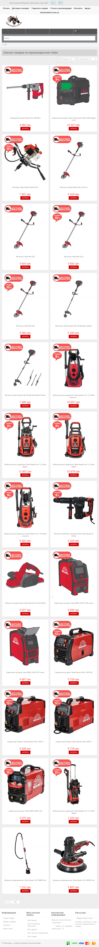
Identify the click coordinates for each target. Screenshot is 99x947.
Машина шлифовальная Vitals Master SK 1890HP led (74, 880)
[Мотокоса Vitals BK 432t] (25, 230)
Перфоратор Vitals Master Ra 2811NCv (25, 118)
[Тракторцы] (14, 21)
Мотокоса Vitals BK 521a (73, 257)
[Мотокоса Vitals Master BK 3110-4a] (73, 160)
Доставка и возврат (20, 8)
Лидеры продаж (9, 922)
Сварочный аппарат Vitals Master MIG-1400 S (25, 742)
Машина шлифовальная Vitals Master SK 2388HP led (25, 880)
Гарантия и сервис (40, 8)
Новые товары (8, 918)
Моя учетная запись (33, 914)
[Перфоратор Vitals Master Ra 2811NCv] (25, 91)
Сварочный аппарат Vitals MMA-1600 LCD (25, 811)
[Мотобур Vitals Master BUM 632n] (25, 160)
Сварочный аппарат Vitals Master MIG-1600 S (74, 742)
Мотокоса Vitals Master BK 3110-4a (73, 187)
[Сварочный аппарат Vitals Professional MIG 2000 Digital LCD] (73, 91)
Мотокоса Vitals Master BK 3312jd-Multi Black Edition (25, 395)
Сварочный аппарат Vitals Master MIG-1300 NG (73, 672)
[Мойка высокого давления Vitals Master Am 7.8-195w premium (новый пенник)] (73, 368)
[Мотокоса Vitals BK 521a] (73, 230)
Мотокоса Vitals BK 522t (25, 326)
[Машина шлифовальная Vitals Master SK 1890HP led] (73, 853)
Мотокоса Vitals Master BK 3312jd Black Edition (73, 326)
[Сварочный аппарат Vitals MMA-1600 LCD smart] (25, 646)
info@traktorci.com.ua (49, 12)
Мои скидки (32, 936)
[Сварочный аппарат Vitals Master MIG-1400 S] (25, 715)
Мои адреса (32, 929)
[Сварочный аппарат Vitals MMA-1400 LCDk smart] (73, 576)
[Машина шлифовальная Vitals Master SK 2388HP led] (25, 853)
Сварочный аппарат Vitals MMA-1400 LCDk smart (73, 603)
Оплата (6, 8)
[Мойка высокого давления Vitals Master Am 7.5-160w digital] (73, 438)
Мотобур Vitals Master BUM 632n (25, 187)
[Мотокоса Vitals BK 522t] (25, 299)
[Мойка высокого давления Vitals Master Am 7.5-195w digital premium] (25, 438)
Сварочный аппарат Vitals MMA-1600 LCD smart (25, 672)
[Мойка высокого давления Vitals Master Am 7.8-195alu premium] (25, 507)
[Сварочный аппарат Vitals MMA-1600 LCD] (25, 784)
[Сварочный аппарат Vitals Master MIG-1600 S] (73, 715)
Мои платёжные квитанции (34, 925)
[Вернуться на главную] (0, 44)
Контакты (78, 8)
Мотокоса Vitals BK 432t (25, 257)
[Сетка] (3, 59)
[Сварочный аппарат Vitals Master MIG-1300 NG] (73, 646)
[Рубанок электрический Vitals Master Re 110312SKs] (25, 576)
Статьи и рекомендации (61, 8)
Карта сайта (8, 929)
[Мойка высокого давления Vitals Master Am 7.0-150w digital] (73, 784)
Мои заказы (32, 920)
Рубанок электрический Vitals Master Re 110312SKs (25, 603)
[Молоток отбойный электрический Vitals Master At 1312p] (73, 507)
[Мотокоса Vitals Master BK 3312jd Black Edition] (73, 299)
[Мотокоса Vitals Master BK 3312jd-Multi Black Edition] (25, 368)
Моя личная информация (38, 933)
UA (53, 3)
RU (60, 3)
